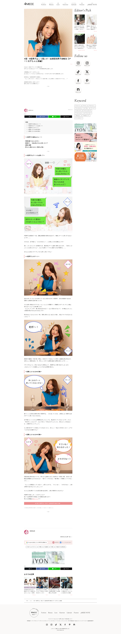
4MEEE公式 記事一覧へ (65, 536)
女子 (29, 546)
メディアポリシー (35, 620)
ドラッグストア (88, 110)
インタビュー (79, 118)
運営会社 (72, 620)
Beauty (50, 613)
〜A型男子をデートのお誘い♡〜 (35, 125)
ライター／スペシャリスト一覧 (63, 620)
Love (55, 613)
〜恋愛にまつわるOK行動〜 (34, 131)
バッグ (93, 108)
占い (87, 108)
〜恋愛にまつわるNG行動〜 (34, 129)
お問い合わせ (61, 618)
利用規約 (29, 620)
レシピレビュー (80, 108)
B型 (52, 546)
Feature (76, 613)
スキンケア (79, 110)
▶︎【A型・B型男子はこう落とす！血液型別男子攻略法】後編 (47, 503)
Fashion (43, 613)
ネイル (85, 105)
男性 (41, 546)
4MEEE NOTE (85, 613)
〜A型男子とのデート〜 (33, 127)
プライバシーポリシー (43, 620)
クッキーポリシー (52, 620)
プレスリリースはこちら (53, 618)
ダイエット (92, 105)
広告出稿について (68, 618)
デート (34, 546)
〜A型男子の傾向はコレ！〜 (34, 124)
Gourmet (62, 613)
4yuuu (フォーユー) (79, 620)
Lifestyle (69, 613)
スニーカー (88, 113)
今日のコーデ (86, 115)
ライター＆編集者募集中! (89, 620)
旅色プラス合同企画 (61, 546)
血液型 (46, 546)
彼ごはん (78, 115)
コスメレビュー (80, 113)
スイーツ (78, 105)
